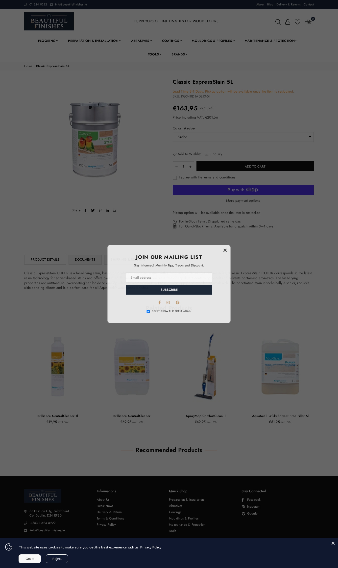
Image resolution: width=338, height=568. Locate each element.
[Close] (333, 543)
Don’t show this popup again (172, 311)
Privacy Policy (150, 547)
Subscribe (169, 290)
